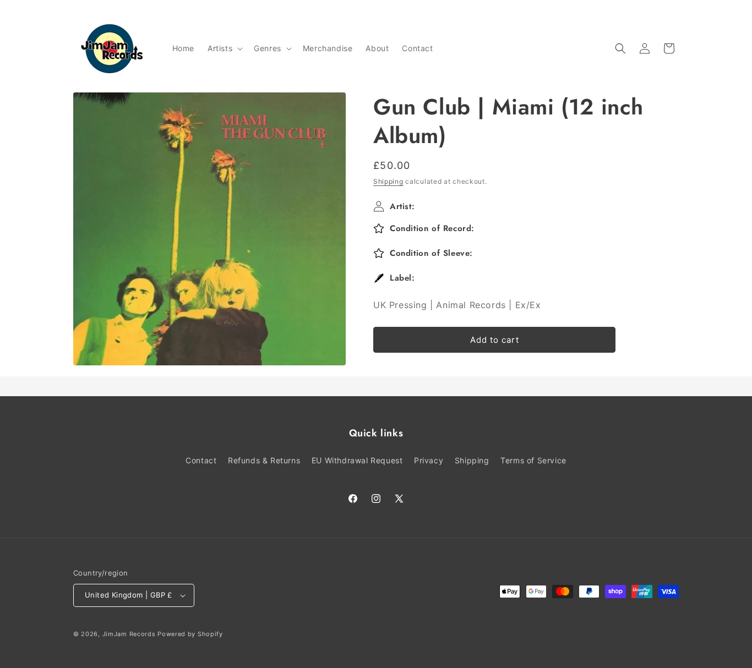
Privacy (428, 460)
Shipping (388, 181)
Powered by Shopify (190, 634)
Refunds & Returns (264, 460)
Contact (201, 460)
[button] (224, 48)
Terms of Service (533, 460)
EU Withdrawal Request (357, 460)
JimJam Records (129, 634)
